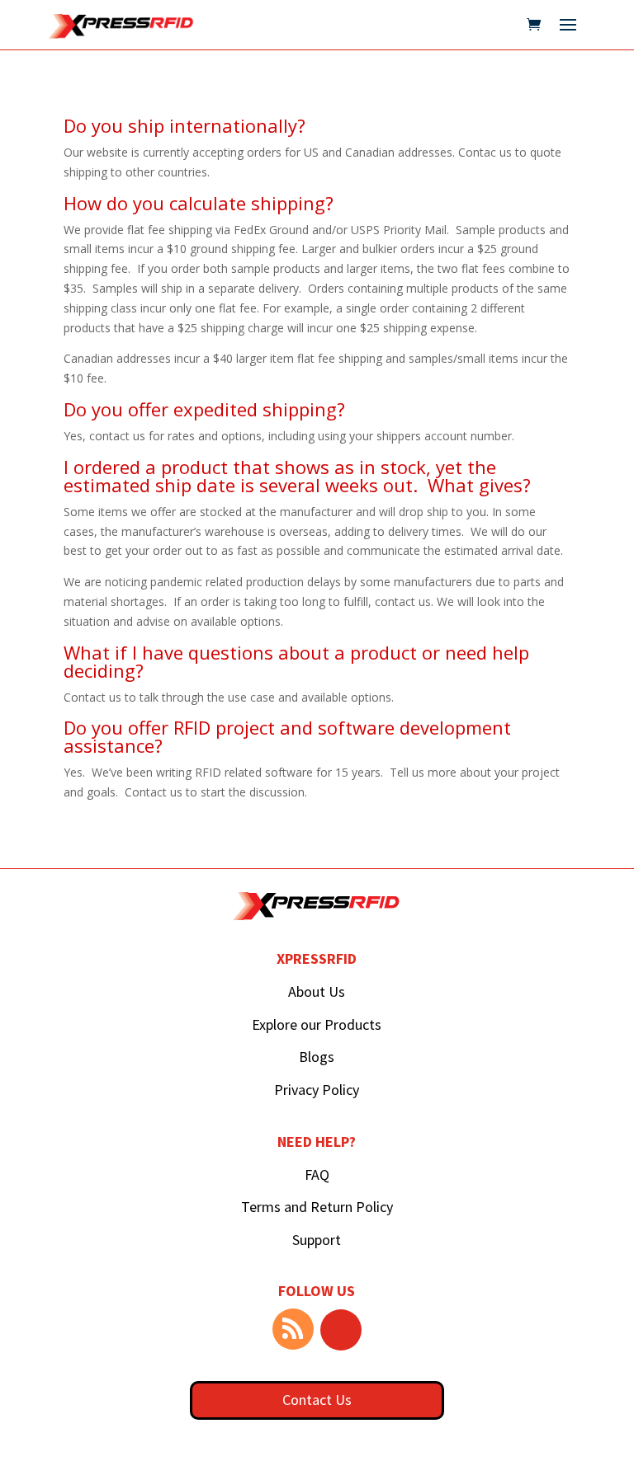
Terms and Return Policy (317, 1206)
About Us (316, 991)
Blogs (316, 1056)
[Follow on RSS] (293, 1329)
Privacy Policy (316, 1089)
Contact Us (317, 1399)
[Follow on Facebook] (341, 1330)
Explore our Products (316, 1024)
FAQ (317, 1174)
